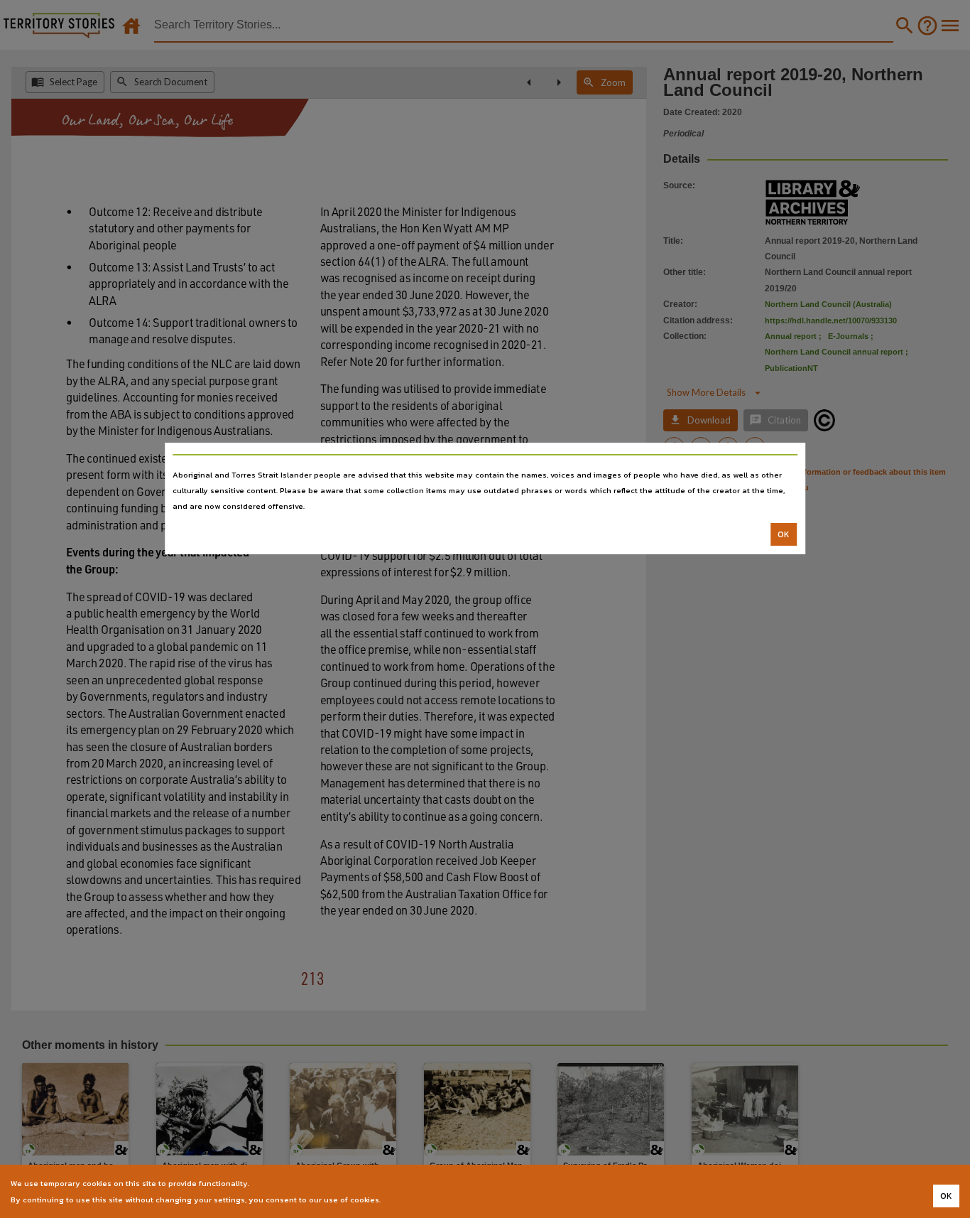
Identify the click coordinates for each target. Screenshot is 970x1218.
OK (784, 534)
